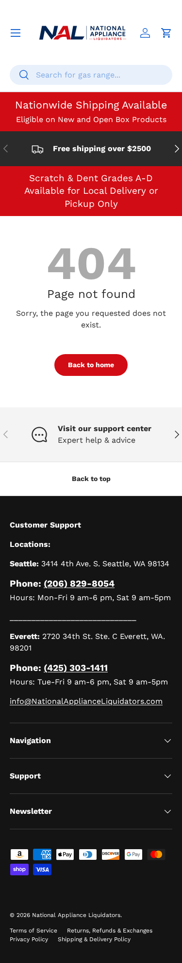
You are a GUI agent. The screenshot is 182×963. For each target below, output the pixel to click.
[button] (166, 33)
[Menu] (15, 33)
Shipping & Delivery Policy (94, 939)
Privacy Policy (29, 939)
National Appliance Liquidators (76, 915)
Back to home (91, 365)
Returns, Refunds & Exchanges (109, 930)
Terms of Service (33, 930)
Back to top (91, 478)
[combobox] (91, 75)
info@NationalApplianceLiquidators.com (86, 701)
